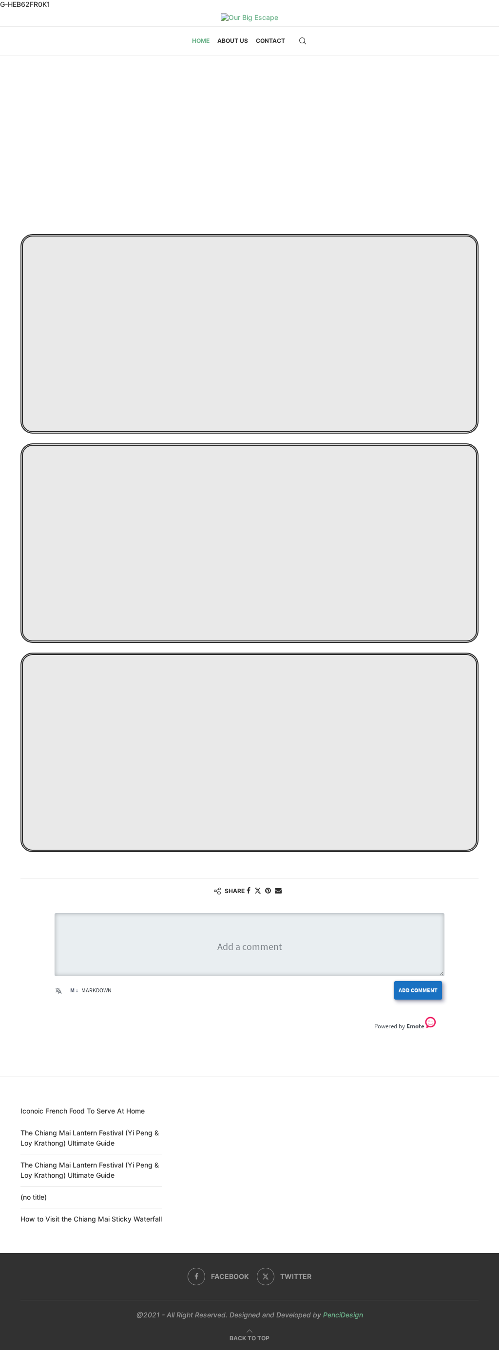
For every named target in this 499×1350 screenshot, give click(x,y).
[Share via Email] (278, 890)
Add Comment (418, 990)
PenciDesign (343, 1315)
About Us (232, 40)
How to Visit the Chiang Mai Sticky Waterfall (91, 1219)
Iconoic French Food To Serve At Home (82, 1111)
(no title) (33, 1197)
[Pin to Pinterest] (268, 890)
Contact (270, 40)
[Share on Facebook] (248, 890)
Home (201, 40)
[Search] (302, 41)
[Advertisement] (249, 153)
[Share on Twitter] (257, 890)
